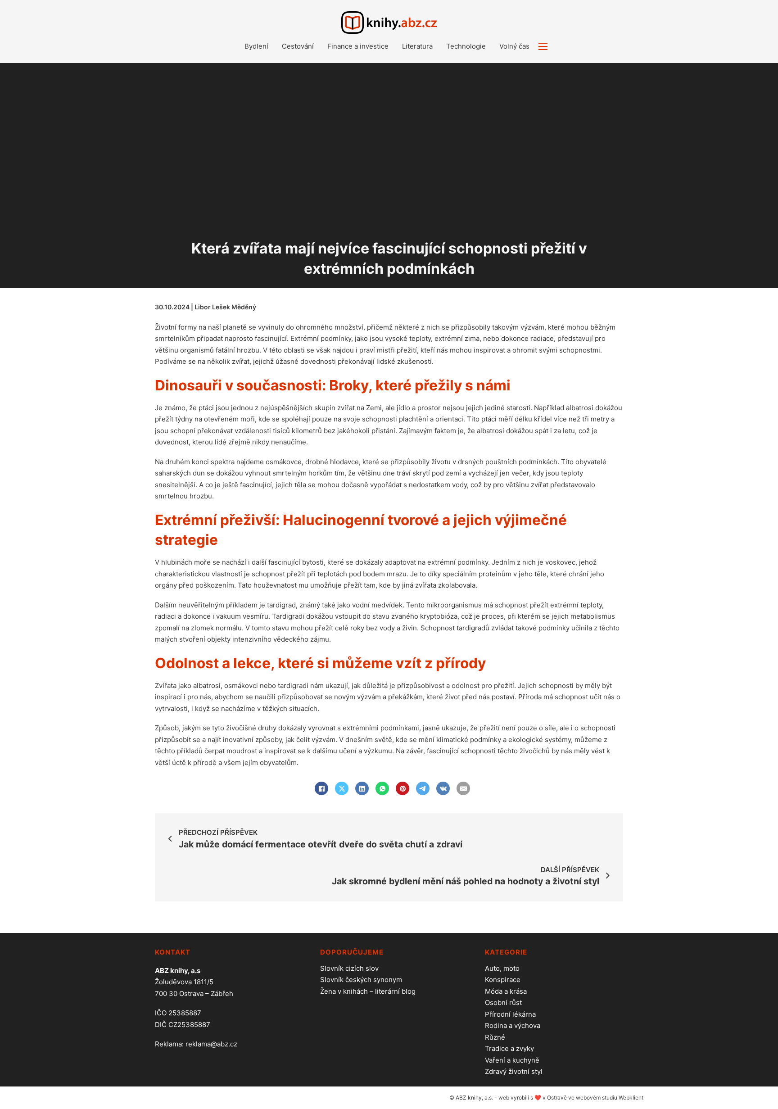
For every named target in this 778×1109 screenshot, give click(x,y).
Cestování (298, 46)
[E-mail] (463, 788)
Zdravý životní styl (514, 1071)
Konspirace (502, 979)
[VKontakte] (443, 788)
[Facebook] (321, 788)
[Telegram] (423, 788)
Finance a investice (358, 46)
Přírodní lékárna (510, 1014)
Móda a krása (506, 991)
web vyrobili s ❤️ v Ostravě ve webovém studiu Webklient (570, 1097)
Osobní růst (503, 1002)
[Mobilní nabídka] (542, 46)
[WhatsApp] (382, 788)
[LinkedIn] (362, 788)
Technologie (466, 46)
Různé (495, 1037)
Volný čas (514, 46)
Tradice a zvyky (509, 1048)
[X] (341, 788)
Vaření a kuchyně (512, 1060)
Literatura (417, 46)
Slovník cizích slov (349, 968)
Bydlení (256, 46)
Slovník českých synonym (361, 979)
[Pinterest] (402, 788)
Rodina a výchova (512, 1025)
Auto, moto (502, 968)
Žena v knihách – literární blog (368, 991)
